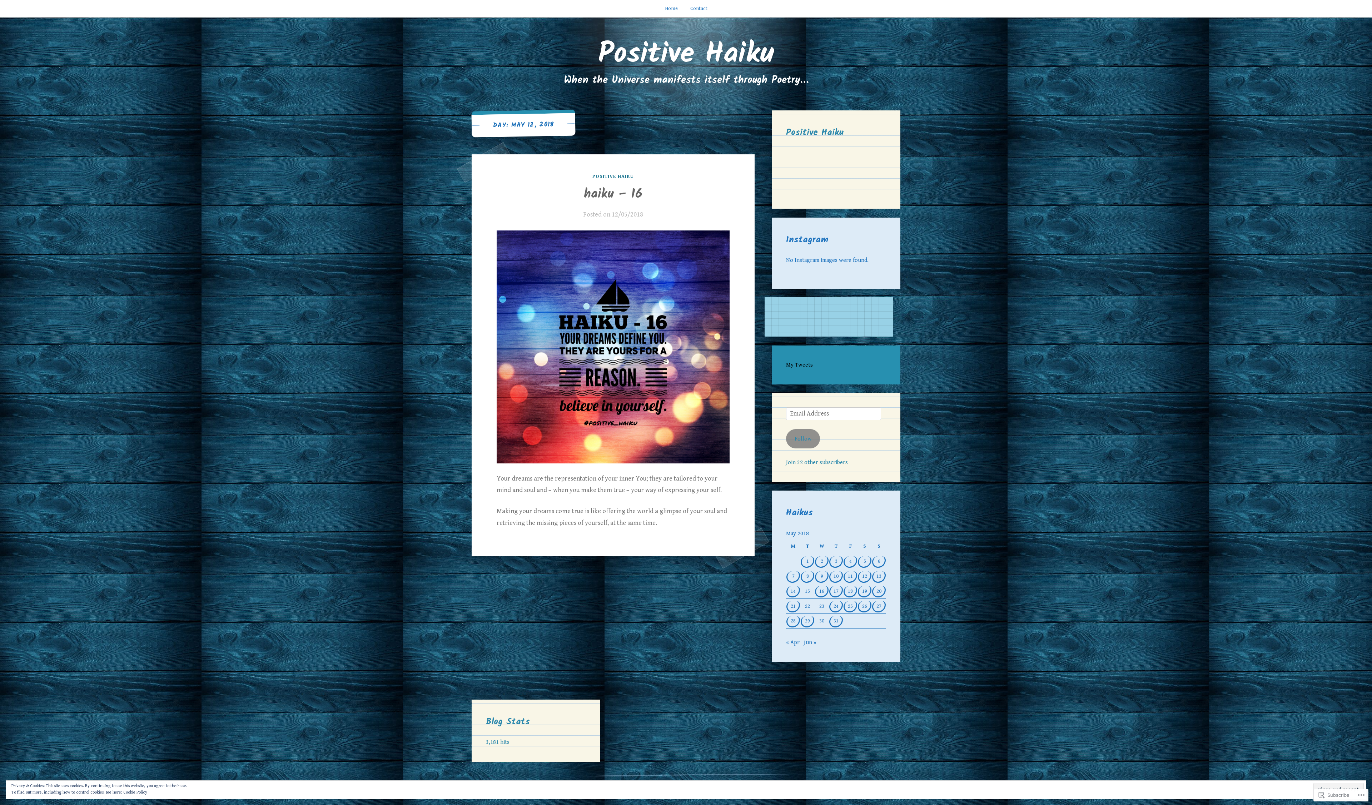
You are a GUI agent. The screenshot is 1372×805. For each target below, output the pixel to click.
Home (671, 8)
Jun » (810, 642)
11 (850, 576)
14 (793, 591)
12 (864, 576)
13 (878, 576)
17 (836, 591)
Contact (698, 8)
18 (850, 591)
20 (878, 591)
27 (878, 606)
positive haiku (613, 176)
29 (807, 621)
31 (836, 621)
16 (821, 591)
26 (864, 606)
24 (836, 606)
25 (850, 606)
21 (793, 606)
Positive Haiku (686, 54)
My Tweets (799, 365)
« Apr (793, 642)
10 (836, 576)
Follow (803, 439)
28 (793, 621)
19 (864, 591)
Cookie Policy (135, 792)
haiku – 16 (613, 194)
